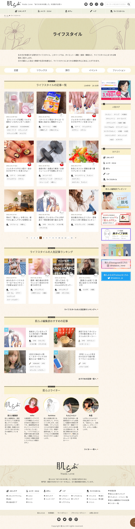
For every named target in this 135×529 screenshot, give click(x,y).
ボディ (108, 168)
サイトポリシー (63, 513)
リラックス (42, 70)
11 (62, 238)
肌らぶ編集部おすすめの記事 (119, 500)
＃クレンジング (122, 135)
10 (59, 238)
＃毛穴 (112, 139)
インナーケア (50, 499)
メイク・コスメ (111, 163)
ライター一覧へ (90, 449)
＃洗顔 (120, 131)
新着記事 (113, 490)
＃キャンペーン (110, 118)
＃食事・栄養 (121, 123)
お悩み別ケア (12, 502)
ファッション (119, 70)
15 (71, 238)
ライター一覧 (114, 503)
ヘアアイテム (65, 502)
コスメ (30, 496)
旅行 (67, 70)
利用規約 (51, 513)
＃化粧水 (124, 114)
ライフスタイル (112, 179)
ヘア (107, 174)
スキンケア (110, 157)
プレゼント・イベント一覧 (119, 497)
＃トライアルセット (109, 131)
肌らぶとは (41, 513)
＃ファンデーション (122, 127)
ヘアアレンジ (65, 499)
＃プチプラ (119, 139)
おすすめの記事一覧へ (88, 379)
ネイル (30, 502)
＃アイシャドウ (111, 123)
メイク (30, 499)
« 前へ (27, 238)
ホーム (6, 15)
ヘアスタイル (77, 496)
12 (65, 238)
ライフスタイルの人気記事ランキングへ (80, 309)
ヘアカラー (65, 496)
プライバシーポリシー (78, 513)
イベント (93, 70)
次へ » (76, 238)
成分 (9, 499)
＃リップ (116, 114)
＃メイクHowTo (109, 127)
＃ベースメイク (121, 118)
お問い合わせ (94, 513)
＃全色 (126, 131)
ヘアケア (76, 499)
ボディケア (49, 496)
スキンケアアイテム (14, 496)
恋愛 (16, 70)
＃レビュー (108, 114)
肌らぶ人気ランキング (117, 494)
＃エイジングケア (110, 135)
